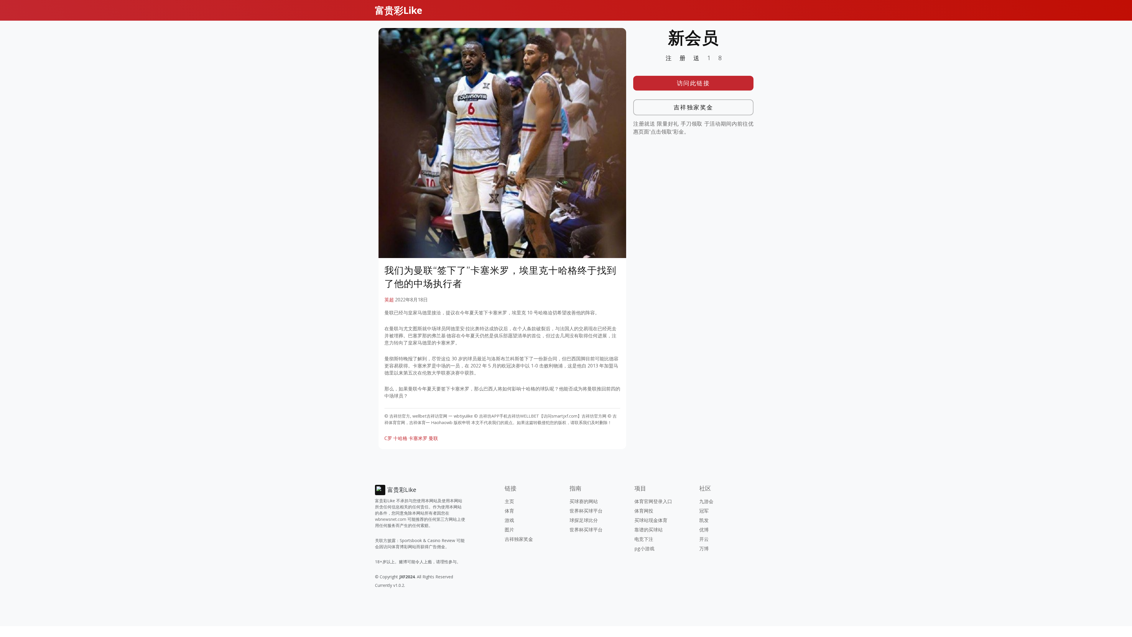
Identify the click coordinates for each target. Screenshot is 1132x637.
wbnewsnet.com (390, 519)
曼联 (433, 438)
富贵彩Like (398, 10)
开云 (704, 539)
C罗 (388, 438)
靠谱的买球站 (648, 529)
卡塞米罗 (418, 438)
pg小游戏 (644, 548)
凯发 (704, 520)
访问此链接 (693, 83)
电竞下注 (643, 539)
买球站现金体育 (650, 520)
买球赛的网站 (584, 501)
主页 (509, 501)
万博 (704, 548)
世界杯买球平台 (586, 511)
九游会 (706, 501)
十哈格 (400, 438)
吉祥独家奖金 (693, 107)
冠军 (704, 511)
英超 (389, 299)
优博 (704, 529)
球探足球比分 (584, 520)
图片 (509, 529)
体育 (509, 511)
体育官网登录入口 (653, 501)
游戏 (509, 520)
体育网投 (643, 511)
